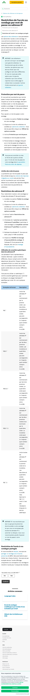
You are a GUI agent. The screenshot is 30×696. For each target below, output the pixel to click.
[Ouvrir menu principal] (26, 2)
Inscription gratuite (17, 2)
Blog (3, 641)
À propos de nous (6, 638)
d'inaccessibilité (9, 247)
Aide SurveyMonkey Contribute (9, 654)
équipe (16, 551)
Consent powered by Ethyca (21, 693)
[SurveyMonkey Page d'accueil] (4, 2)
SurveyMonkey (5, 636)
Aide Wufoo (5, 656)
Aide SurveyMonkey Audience (9, 652)
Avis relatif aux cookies (15, 683)
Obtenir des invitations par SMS (13, 615)
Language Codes (9, 596)
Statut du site (5, 664)
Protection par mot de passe (10, 27)
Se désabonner (6, 665)
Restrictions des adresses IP (10, 30)
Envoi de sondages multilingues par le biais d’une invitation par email (14, 607)
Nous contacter (6, 667)
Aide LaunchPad (6, 651)
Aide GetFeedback (6, 649)
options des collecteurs (11, 36)
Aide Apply (5, 658)
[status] (15, 72)
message (20, 244)
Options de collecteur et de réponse (13, 13)
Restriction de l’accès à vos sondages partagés (15, 33)
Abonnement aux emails (8, 669)
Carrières (4, 639)
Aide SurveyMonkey (7, 647)
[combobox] (7, 629)
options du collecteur (18, 127)
